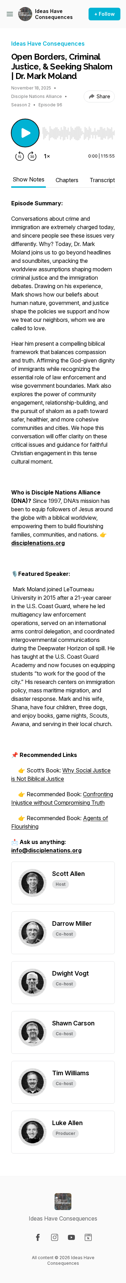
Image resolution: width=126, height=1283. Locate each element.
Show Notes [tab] (28, 179)
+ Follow (104, 14)
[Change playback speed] (47, 156)
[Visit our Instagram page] (54, 1237)
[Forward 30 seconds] (32, 156)
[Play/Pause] (25, 133)
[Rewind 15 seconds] (19, 156)
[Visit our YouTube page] (71, 1237)
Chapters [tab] (67, 180)
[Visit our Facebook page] (37, 1237)
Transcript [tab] (102, 180)
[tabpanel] (63, 530)
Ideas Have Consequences (54, 14)
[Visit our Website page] (88, 1237)
